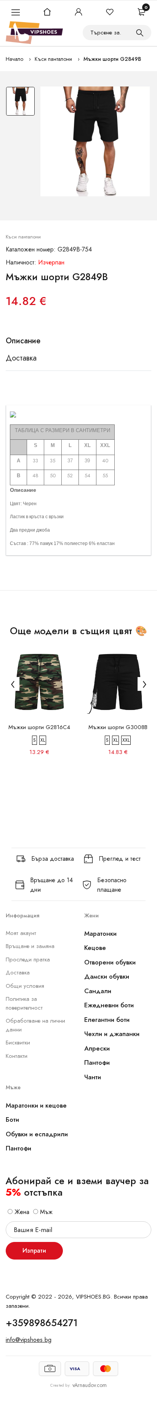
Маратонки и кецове (36, 1105)
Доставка (18, 972)
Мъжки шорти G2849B (112, 59)
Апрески (97, 1048)
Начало (14, 59)
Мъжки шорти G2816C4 (39, 727)
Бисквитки (18, 1042)
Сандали (97, 990)
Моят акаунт (21, 933)
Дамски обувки (106, 976)
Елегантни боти (107, 1019)
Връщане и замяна (30, 946)
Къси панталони (53, 59)
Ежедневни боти (109, 1005)
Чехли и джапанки (111, 1033)
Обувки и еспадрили (37, 1134)
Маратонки (100, 933)
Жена (21, 1212)
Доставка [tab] (21, 358)
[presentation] (12, 684)
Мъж (45, 1212)
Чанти (92, 1077)
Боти (12, 1119)
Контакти (16, 1056)
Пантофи (97, 1062)
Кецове (95, 947)
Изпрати (34, 1250)
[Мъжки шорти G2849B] (95, 141)
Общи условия (25, 986)
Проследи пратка (28, 959)
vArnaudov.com (89, 1385)
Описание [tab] (23, 341)
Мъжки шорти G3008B (117, 727)
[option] (20, 103)
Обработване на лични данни (35, 1025)
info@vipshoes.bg (28, 1339)
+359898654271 (42, 1323)
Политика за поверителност (24, 1003)
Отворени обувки (110, 962)
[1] (140, 33)
